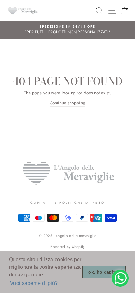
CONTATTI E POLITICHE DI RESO (67, 202)
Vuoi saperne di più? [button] (34, 283)
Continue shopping (68, 103)
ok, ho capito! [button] (104, 271)
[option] (67, 30)
